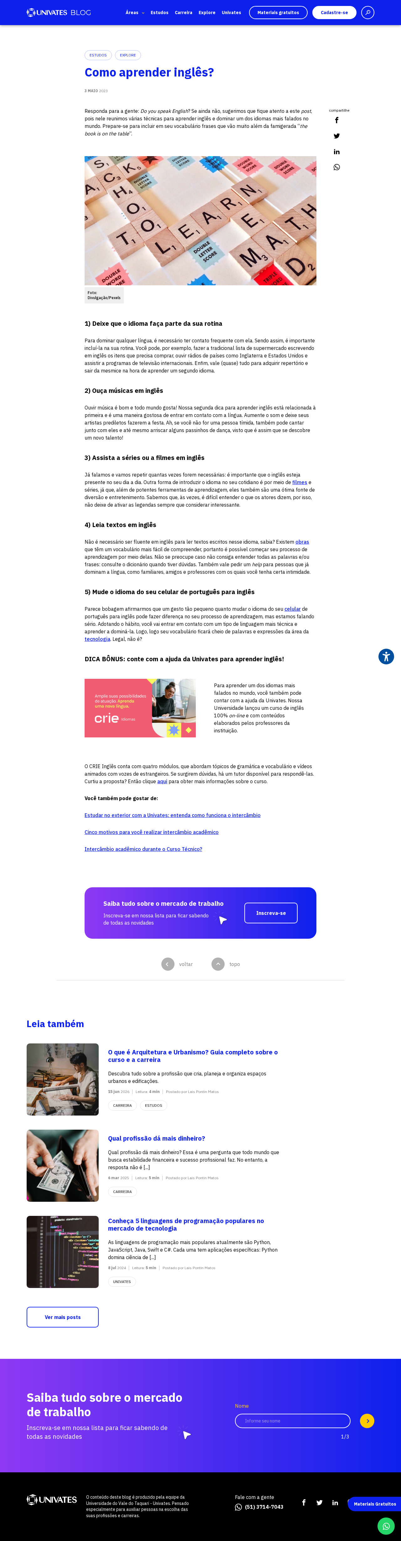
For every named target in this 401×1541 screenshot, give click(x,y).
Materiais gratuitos (278, 12)
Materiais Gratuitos (375, 1504)
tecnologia (97, 639)
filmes (299, 482)
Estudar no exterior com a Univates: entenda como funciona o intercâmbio (173, 815)
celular (292, 609)
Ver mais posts (63, 1317)
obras (302, 542)
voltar (186, 964)
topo (234, 964)
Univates (231, 12)
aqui (162, 781)
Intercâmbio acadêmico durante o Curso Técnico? (143, 849)
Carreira (183, 12)
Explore (207, 12)
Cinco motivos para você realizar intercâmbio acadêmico (152, 832)
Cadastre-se (334, 12)
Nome (242, 1406)
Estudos (160, 12)
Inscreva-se (271, 913)
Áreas (132, 12)
